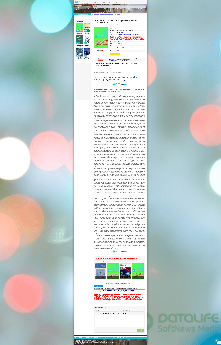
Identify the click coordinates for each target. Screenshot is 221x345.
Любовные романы (86, 8)
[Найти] (144, 7)
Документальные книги (108, 11)
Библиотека (96, 2)
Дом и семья (128, 8)
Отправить (140, 330)
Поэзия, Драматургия (140, 8)
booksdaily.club (82, 2)
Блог (101, 2)
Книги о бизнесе (107, 8)
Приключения (96, 8)
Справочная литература (130, 11)
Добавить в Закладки (83, 14)
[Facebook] (99, 50)
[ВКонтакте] (98, 50)
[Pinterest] (102, 50)
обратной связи (114, 342)
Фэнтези (84, 11)
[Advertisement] (83, 81)
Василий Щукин (120, 32)
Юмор (116, 11)
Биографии (105, 2)
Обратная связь (106, 337)
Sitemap (113, 337)
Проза (95, 11)
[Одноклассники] (101, 50)
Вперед (124, 84)
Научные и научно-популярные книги (124, 34)
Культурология (135, 34)
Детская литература (118, 8)
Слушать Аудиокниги (113, 2)
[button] (96, 313)
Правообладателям (79, 337)
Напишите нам (111, 60)
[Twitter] (104, 50)
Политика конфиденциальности (93, 337)
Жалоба (100, 60)
